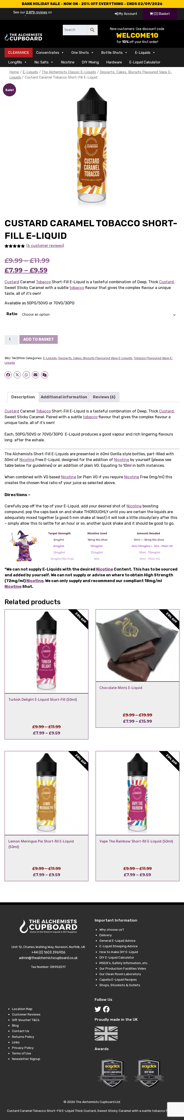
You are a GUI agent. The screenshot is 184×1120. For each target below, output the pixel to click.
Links (16, 1042)
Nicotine (68, 62)
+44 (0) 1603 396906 (48, 952)
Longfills (15, 62)
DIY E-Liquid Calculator (116, 957)
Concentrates (47, 52)
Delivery (105, 935)
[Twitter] (99, 1010)
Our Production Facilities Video (122, 968)
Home (14, 72)
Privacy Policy (23, 1048)
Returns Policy (23, 1037)
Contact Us (20, 1031)
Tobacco (43, 282)
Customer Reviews (26, 1014)
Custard (12, 282)
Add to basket (38, 339)
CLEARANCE (18, 52)
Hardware (114, 62)
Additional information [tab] (64, 397)
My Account (127, 14)
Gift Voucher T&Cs (26, 1020)
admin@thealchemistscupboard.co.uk (48, 958)
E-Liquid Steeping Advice (118, 946)
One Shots (80, 52)
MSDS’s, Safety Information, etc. (123, 963)
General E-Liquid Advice (117, 940)
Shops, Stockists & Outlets (119, 985)
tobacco (76, 287)
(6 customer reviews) (45, 245)
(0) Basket (161, 14)
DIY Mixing (90, 62)
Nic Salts (41, 62)
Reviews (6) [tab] (104, 397)
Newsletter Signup (26, 1059)
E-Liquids (142, 52)
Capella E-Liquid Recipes (118, 979)
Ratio (11, 314)
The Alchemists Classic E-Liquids (69, 72)
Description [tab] (23, 397)
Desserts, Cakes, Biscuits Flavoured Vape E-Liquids (95, 358)
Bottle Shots (112, 52)
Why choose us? (111, 929)
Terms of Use (21, 1053)
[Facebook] (107, 1010)
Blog (15, 1025)
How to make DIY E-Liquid (118, 952)
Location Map (22, 1009)
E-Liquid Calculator (144, 62)
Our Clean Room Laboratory (120, 974)
